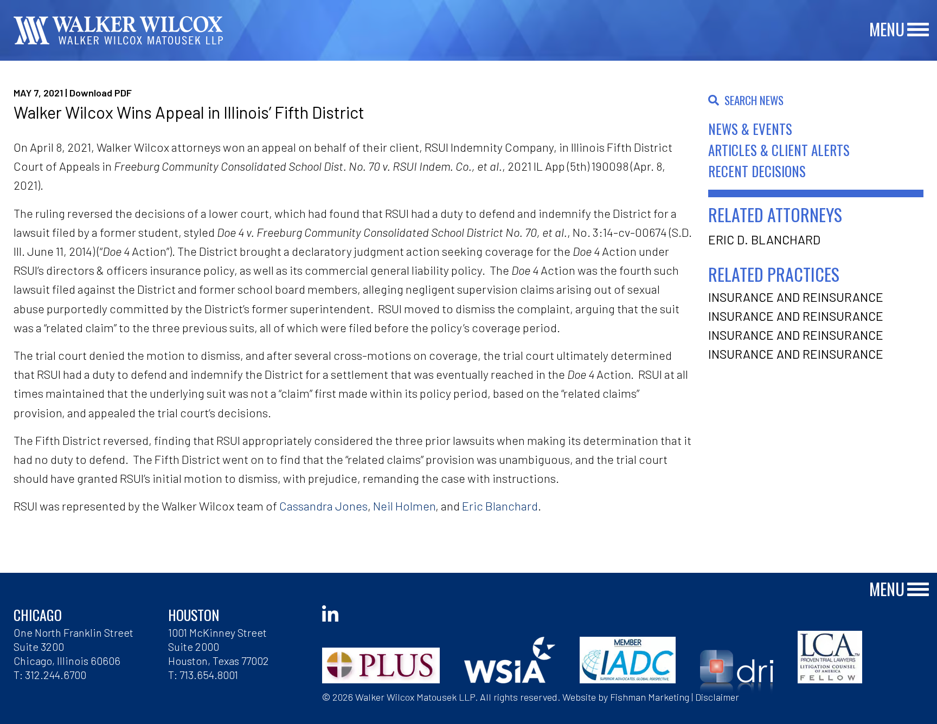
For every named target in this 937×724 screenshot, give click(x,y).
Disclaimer (717, 697)
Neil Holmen (404, 506)
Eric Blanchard (500, 506)
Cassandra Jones (323, 506)
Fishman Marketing (649, 697)
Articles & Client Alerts (779, 150)
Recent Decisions (757, 171)
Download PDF (100, 93)
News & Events (750, 129)
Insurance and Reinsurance (795, 297)
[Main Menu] (918, 30)
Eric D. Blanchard (764, 239)
